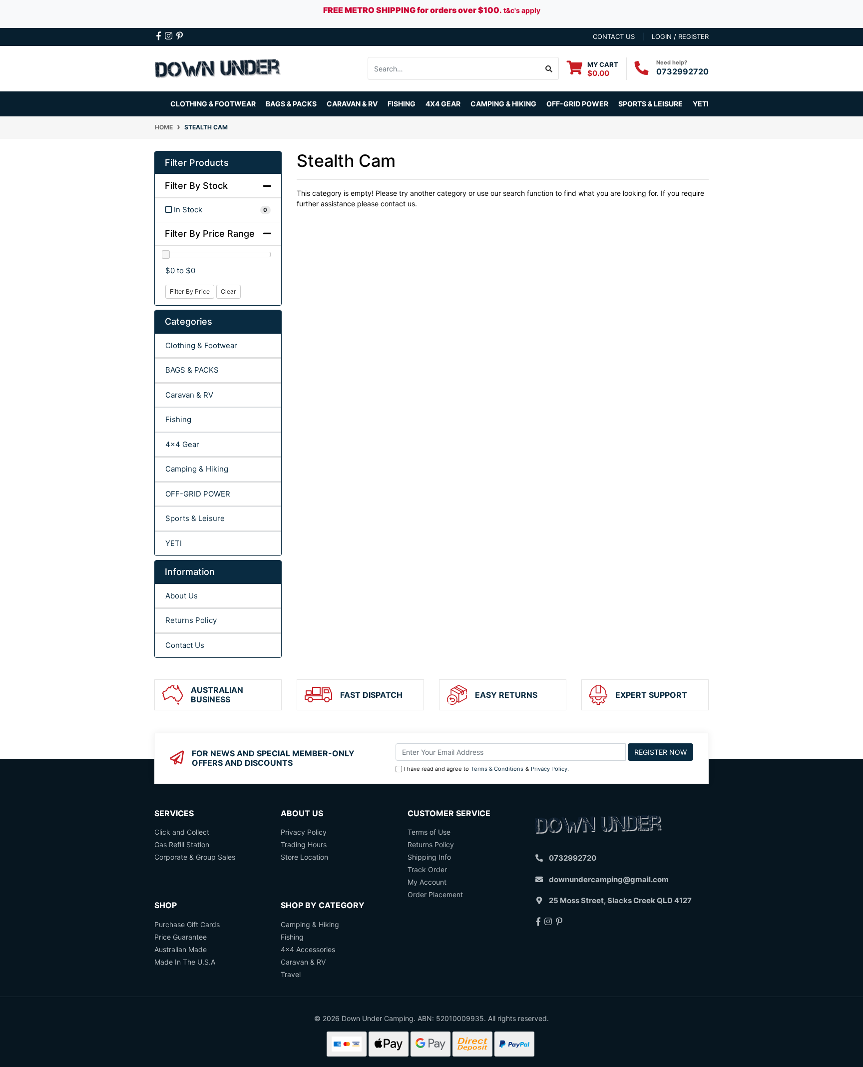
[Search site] (549, 68)
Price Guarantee (180, 937)
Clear (228, 291)
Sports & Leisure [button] (650, 103)
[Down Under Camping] (218, 67)
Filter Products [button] (197, 162)
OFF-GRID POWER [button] (577, 103)
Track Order (427, 869)
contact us (614, 36)
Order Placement (435, 894)
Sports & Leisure (195, 518)
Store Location (304, 857)
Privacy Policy (549, 768)
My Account (427, 882)
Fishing (178, 419)
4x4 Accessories (308, 949)
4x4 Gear (182, 444)
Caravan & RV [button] (352, 103)
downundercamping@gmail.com (609, 879)
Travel (291, 974)
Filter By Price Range (210, 233)
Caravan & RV (189, 395)
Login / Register (680, 36)
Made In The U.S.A (184, 962)
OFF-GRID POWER (197, 494)
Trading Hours (304, 844)
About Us (181, 595)
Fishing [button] (402, 103)
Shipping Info (429, 857)
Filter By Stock (196, 185)
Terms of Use (429, 832)
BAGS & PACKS (192, 370)
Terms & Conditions (497, 768)
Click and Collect (181, 832)
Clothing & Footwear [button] (213, 103)
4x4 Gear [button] (443, 103)
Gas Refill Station (181, 844)
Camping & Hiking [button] (503, 103)
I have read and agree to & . (486, 768)
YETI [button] (701, 103)
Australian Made (180, 949)
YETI (173, 543)
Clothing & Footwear (201, 345)
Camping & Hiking (196, 469)
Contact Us (184, 645)
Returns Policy (191, 620)
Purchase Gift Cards (187, 924)
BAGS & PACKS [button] (291, 103)
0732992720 (682, 71)
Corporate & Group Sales (194, 857)
